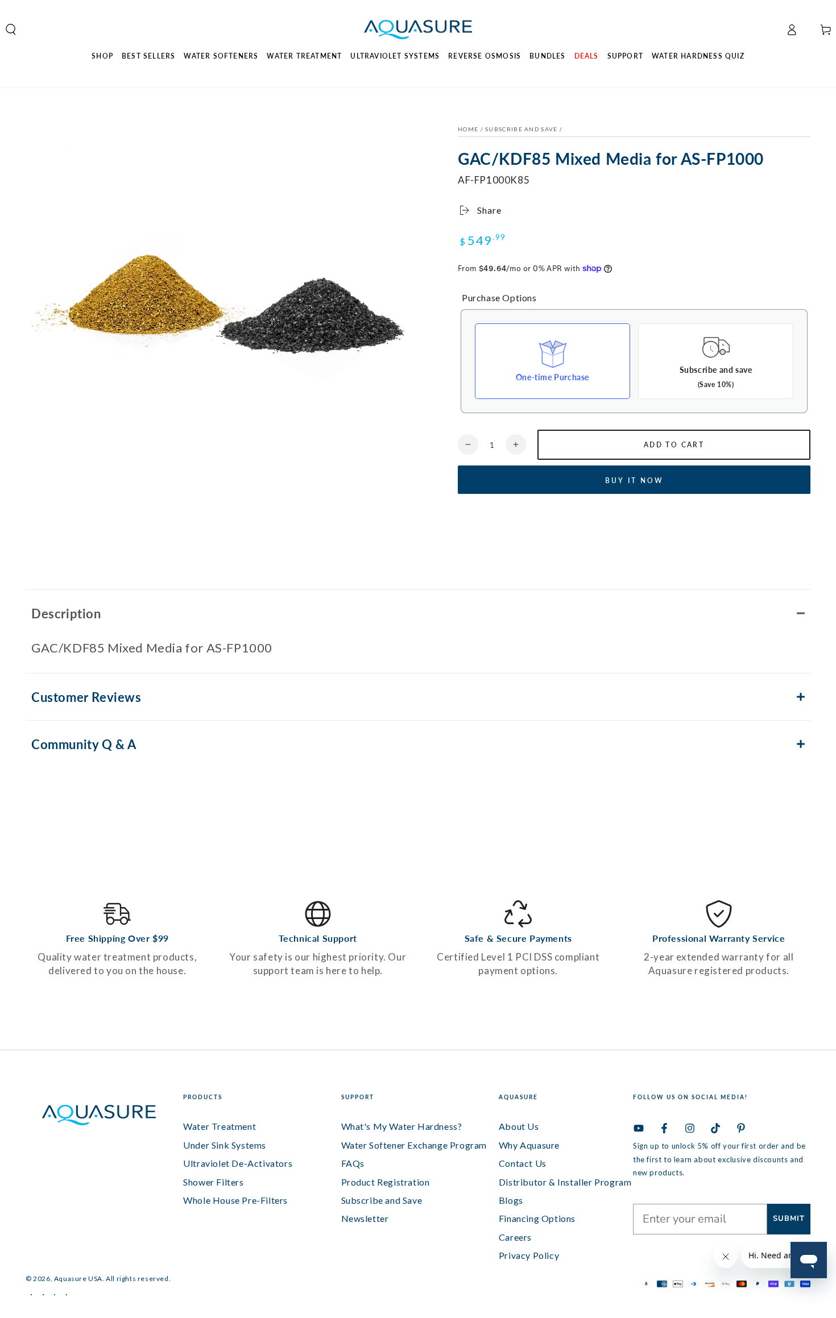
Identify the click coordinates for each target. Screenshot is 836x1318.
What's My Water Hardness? (401, 1126)
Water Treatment (219, 1126)
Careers (515, 1237)
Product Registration (385, 1181)
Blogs (511, 1200)
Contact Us (523, 1163)
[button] (418, 613)
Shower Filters (213, 1181)
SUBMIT (789, 1218)
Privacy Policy (529, 1255)
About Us (519, 1126)
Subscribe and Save (382, 1200)
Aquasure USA (78, 1278)
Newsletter (365, 1218)
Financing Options (537, 1218)
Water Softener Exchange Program (414, 1145)
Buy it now (634, 480)
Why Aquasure (529, 1145)
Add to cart (674, 444)
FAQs (353, 1163)
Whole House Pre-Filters (235, 1200)
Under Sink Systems (224, 1145)
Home (468, 129)
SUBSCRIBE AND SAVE (521, 129)
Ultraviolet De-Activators (237, 1163)
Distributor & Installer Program (565, 1181)
